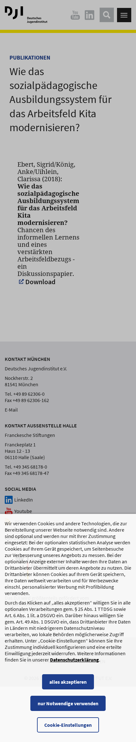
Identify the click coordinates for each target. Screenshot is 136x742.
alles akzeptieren (68, 682)
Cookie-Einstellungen (68, 725)
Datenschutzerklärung (74, 659)
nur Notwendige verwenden (68, 703)
